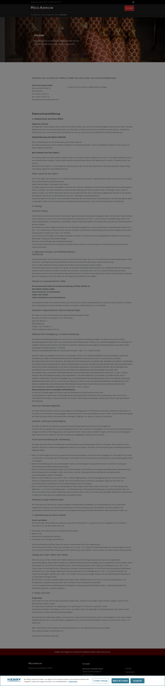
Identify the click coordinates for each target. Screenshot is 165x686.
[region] (82, 681)
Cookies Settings (100, 680)
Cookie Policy (72, 681)
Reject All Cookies (120, 680)
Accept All (137, 680)
